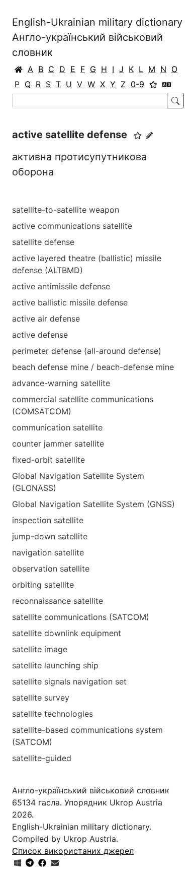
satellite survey (40, 698)
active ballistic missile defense (70, 302)
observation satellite (50, 568)
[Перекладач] (167, 84)
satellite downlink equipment (66, 633)
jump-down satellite (49, 536)
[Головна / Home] (18, 69)
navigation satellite (48, 552)
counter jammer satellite (58, 443)
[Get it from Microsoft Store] (17, 863)
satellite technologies (52, 714)
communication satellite (57, 427)
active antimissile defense (61, 286)
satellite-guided (41, 758)
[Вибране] (153, 84)
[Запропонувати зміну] (149, 135)
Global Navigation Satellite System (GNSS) (93, 504)
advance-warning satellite (61, 383)
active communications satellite (72, 226)
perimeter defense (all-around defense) (86, 351)
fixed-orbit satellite (48, 460)
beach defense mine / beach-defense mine (93, 367)
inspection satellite (47, 520)
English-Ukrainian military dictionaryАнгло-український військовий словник (97, 37)
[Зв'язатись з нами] (55, 863)
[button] (138, 135)
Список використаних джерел (73, 851)
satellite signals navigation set (69, 681)
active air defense (46, 319)
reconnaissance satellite (57, 601)
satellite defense (43, 242)
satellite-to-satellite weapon (65, 210)
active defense (40, 335)
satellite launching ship (55, 665)
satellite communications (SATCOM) (80, 617)
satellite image (39, 649)
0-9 (137, 84)
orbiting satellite (43, 585)
